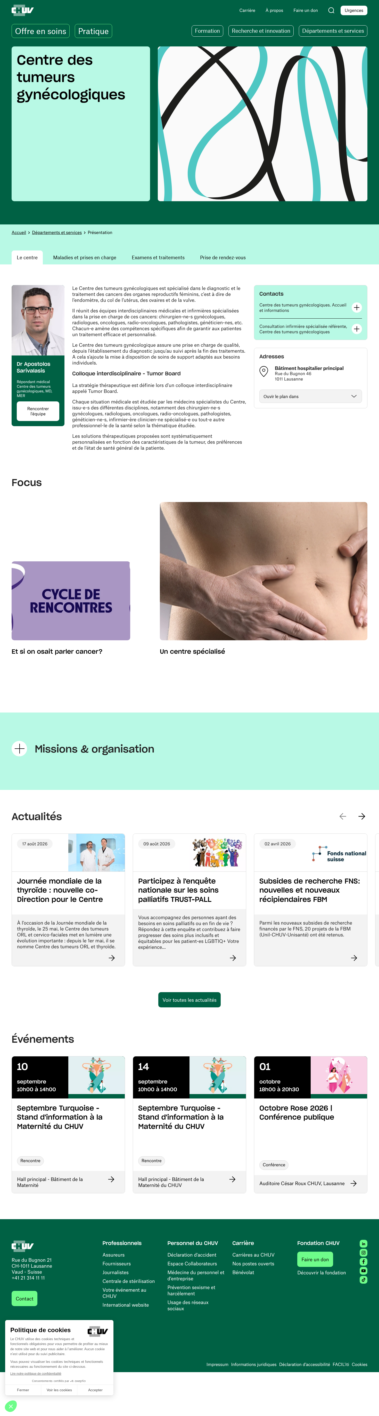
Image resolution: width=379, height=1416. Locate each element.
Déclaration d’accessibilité (304, 1364)
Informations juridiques (253, 1364)
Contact (24, 1298)
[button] (310, 307)
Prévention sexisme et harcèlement (191, 1290)
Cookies (359, 1364)
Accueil (19, 232)
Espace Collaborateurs (192, 1263)
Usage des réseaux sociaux (187, 1305)
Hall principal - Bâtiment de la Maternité (50, 1182)
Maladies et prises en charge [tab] (84, 257)
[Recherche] (331, 10)
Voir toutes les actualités (189, 1000)
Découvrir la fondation (321, 1272)
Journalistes (116, 1272)
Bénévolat (243, 1272)
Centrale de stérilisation (129, 1281)
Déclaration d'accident (191, 1255)
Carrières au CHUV (253, 1255)
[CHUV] (23, 1246)
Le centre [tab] (27, 257)
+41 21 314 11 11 (28, 1278)
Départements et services (57, 232)
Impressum (217, 1364)
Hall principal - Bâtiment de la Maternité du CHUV (171, 1182)
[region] (189, 123)
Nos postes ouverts (253, 1263)
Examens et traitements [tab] (158, 257)
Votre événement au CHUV (124, 1293)
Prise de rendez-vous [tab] (223, 257)
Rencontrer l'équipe (38, 411)
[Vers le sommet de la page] (367, 1404)
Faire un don (317, 1259)
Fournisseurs (117, 1263)
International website (126, 1305)
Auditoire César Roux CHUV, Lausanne (302, 1183)
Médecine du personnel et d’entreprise (195, 1275)
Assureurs (114, 1255)
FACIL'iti (341, 1364)
